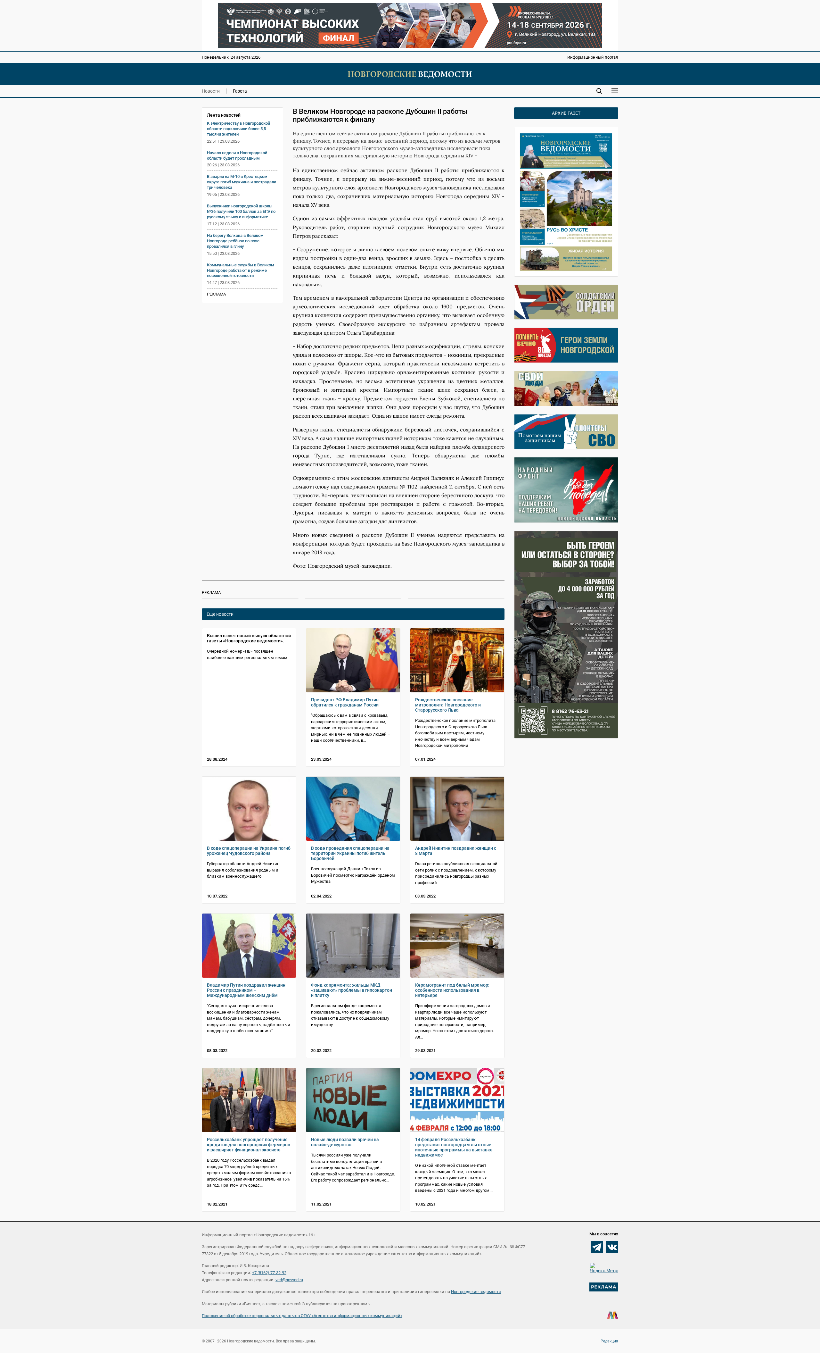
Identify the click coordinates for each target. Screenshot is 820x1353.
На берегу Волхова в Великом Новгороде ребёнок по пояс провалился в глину (235, 241)
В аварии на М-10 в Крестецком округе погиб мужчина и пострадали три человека (241, 182)
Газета (240, 91)
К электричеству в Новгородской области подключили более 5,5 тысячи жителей (238, 129)
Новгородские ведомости (476, 1291)
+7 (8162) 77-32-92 (269, 1272)
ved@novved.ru (289, 1279)
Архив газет (566, 113)
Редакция (609, 1341)
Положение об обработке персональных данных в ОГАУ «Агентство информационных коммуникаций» (302, 1315)
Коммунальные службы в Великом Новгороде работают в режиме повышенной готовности (240, 270)
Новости (211, 91)
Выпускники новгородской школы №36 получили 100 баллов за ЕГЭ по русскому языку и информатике (241, 211)
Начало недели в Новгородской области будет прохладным (237, 155)
